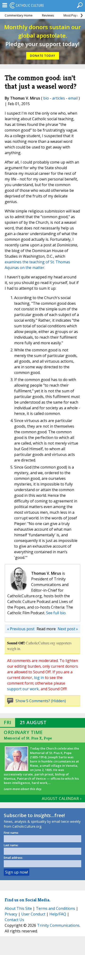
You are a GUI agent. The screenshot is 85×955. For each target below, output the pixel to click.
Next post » (68, 628)
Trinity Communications (58, 925)
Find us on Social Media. (27, 900)
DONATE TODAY (42, 56)
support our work (23, 688)
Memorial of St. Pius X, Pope (28, 738)
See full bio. (56, 612)
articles (58, 98)
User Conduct (33, 914)
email (73, 98)
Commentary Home (19, 15)
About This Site (18, 908)
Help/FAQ (57, 914)
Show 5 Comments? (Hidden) (41, 700)
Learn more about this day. (23, 789)
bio (46, 98)
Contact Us (14, 919)
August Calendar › (61, 798)
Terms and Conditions (55, 908)
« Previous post (20, 628)
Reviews (48, 15)
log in (39, 677)
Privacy (11, 914)
